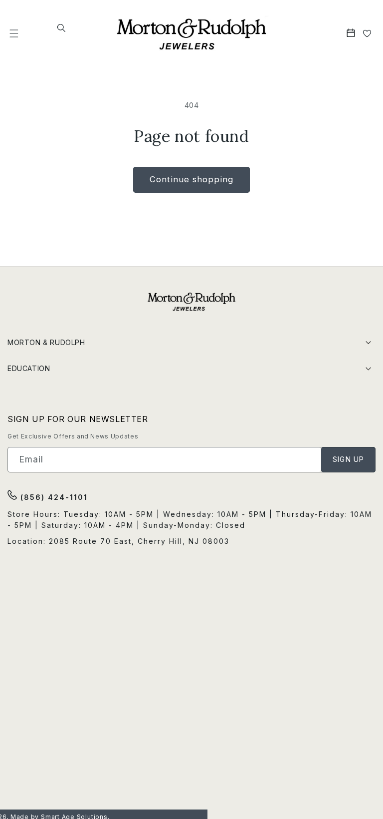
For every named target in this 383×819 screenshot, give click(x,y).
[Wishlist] (367, 33)
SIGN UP (348, 459)
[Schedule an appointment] (352, 33)
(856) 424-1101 (52, 497)
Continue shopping (191, 179)
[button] (14, 33)
